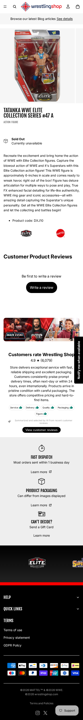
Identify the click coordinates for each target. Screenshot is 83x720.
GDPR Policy (12, 645)
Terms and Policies (41, 703)
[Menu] (5, 7)
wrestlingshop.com (46, 694)
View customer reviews (41, 430)
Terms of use (13, 630)
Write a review (41, 287)
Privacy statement (17, 637)
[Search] (14, 7)
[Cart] (78, 7)
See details (65, 19)
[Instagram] (37, 713)
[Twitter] (45, 713)
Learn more (39, 472)
